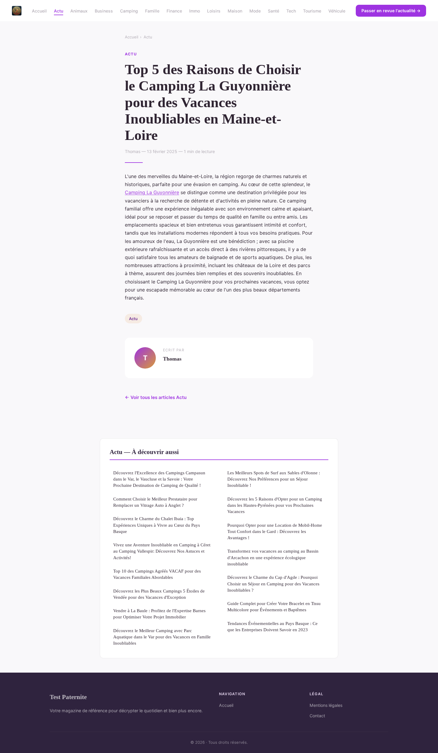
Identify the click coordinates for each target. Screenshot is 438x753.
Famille (152, 10)
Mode (255, 10)
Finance (174, 10)
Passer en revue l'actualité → (390, 10)
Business (104, 10)
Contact (317, 715)
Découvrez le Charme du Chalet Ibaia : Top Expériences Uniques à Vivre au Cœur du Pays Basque (156, 525)
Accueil (39, 10)
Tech (291, 10)
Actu (58, 10)
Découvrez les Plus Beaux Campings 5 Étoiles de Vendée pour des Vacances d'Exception (159, 594)
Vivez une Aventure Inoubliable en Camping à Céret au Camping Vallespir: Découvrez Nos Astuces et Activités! (161, 551)
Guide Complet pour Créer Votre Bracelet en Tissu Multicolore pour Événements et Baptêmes (274, 606)
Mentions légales (326, 705)
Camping (129, 10)
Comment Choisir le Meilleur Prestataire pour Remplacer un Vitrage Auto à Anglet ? (155, 502)
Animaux (79, 10)
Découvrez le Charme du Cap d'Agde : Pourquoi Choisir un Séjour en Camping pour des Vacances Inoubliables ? (273, 584)
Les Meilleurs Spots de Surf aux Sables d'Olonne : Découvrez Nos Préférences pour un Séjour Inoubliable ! (273, 479)
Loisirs (213, 10)
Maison (235, 10)
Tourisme (312, 10)
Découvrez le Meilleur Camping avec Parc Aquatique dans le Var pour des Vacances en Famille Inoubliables (162, 637)
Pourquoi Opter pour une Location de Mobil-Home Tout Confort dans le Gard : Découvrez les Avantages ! (274, 531)
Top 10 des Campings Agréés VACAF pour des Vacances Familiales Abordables (157, 574)
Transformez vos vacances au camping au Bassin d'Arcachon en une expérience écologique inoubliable (273, 557)
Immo (194, 10)
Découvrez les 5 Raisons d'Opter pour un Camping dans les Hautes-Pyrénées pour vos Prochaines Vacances (274, 505)
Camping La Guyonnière (152, 192)
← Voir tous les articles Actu (156, 397)
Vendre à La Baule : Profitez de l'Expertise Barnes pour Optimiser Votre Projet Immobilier (159, 613)
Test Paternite (68, 696)
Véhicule (336, 10)
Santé (273, 10)
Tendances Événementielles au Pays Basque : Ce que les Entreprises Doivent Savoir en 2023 (272, 626)
